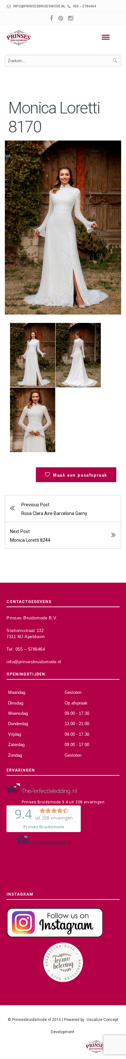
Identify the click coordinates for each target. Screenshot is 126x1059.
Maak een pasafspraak (80, 475)
